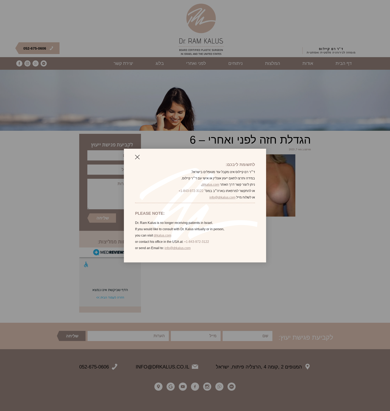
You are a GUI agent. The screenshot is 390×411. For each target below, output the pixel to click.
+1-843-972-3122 (191, 191)
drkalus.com (210, 184)
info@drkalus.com (222, 197)
